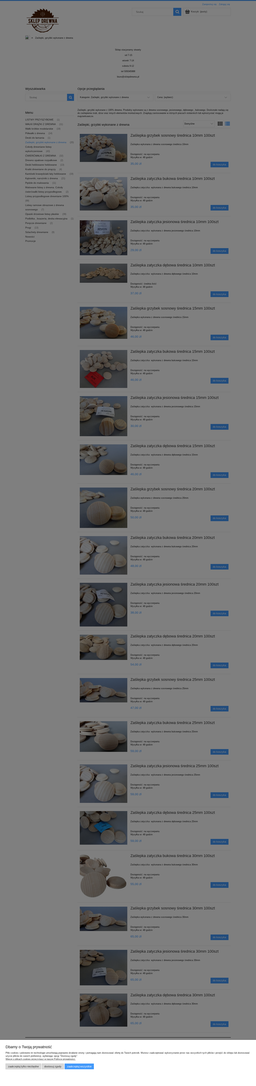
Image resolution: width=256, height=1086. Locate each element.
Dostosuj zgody (52, 1066)
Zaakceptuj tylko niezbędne (23, 1066)
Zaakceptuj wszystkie (79, 1066)
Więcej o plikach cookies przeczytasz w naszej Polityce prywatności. (41, 1059)
